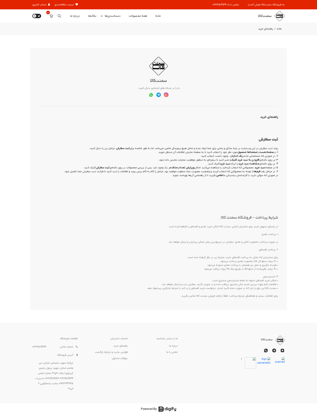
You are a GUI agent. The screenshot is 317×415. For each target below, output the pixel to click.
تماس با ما (172, 352)
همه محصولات (138, 16)
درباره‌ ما (75, 16)
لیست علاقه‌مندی (64, 4)
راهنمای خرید (120, 346)
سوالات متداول (120, 358)
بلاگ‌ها (92, 16)
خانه (158, 16)
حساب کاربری (39, 4)
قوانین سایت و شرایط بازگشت (111, 352)
